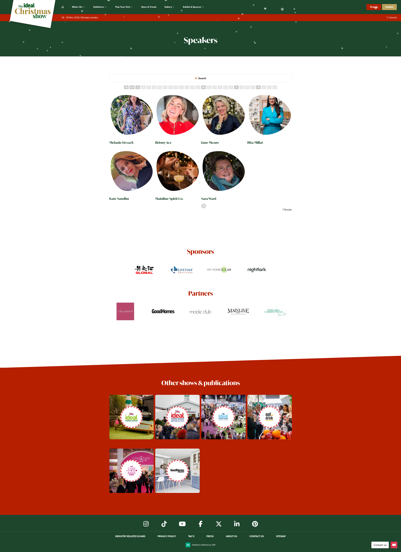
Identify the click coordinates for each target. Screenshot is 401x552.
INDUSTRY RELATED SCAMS (130, 536)
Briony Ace (163, 142)
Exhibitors (98, 6)
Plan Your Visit (123, 6)
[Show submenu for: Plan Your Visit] (132, 7)
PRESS (210, 536)
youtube (182, 524)
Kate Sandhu (119, 199)
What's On (77, 6)
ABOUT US (231, 536)
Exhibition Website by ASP (204, 545)
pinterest (255, 524)
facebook (200, 524)
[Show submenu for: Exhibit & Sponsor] (203, 7)
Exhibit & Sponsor (192, 6)
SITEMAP (281, 536)
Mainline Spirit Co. (169, 199)
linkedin (236, 524)
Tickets (374, 6)
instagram (146, 524)
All (126, 87)
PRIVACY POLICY (167, 536)
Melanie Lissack (121, 142)
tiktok (164, 524)
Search (202, 78)
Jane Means (210, 142)
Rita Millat (255, 142)
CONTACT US (256, 536)
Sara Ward (208, 199)
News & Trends (148, 6)
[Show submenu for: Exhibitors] (105, 7)
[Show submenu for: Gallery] (173, 7)
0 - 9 (132, 87)
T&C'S (191, 536)
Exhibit (389, 6)
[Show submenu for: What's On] (84, 7)
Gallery (168, 6)
